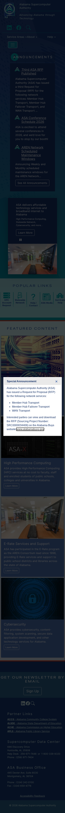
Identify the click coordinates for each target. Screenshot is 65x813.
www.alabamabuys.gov (30, 429)
